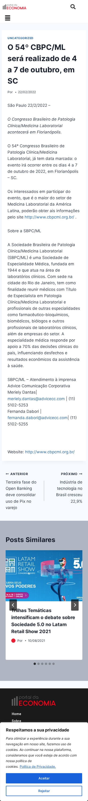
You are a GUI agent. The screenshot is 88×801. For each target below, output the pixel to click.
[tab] (35, 664)
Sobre (16, 721)
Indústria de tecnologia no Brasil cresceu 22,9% (69, 487)
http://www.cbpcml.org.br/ (49, 217)
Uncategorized (21, 38)
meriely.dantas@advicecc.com (36, 398)
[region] (44, 761)
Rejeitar (44, 791)
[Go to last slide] (13, 605)
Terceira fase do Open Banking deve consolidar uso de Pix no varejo (21, 491)
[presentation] (44, 575)
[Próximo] (75, 605)
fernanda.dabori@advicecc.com (38, 417)
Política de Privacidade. (38, 766)
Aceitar (44, 778)
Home (16, 714)
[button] (7, 18)
